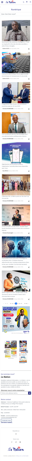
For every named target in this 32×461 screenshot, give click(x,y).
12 (12, 303)
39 (24, 303)
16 (19, 303)
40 (26, 303)
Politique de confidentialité (22, 456)
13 (14, 303)
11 (10, 303)
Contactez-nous (6, 420)
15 (17, 303)
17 (21, 303)
